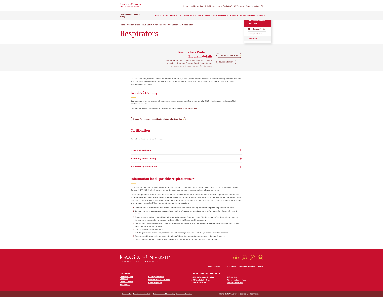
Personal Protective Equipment (168, 25)
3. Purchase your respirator (144, 167)
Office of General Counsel (129, 7)
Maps (248, 6)
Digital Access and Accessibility (164, 294)
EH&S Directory (215, 266)
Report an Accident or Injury (193, 6)
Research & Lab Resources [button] (215, 15)
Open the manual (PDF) (228, 55)
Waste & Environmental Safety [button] (251, 15)
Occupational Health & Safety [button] (190, 15)
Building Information (156, 277)
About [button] (157, 15)
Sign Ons (255, 6)
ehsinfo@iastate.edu (235, 283)
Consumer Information (184, 294)
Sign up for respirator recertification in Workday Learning (157, 119)
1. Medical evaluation (141, 150)
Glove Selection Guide (256, 29)
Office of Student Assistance (159, 280)
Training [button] (233, 15)
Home (122, 25)
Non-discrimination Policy (142, 294)
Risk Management (155, 283)
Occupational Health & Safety (139, 25)
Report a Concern (126, 282)
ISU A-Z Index (239, 6)
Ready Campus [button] (169, 15)
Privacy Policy (127, 294)
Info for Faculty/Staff (224, 6)
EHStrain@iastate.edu (188, 108)
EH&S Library (210, 6)
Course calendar (226, 62)
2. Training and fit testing (143, 158)
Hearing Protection (255, 34)
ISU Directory (125, 285)
